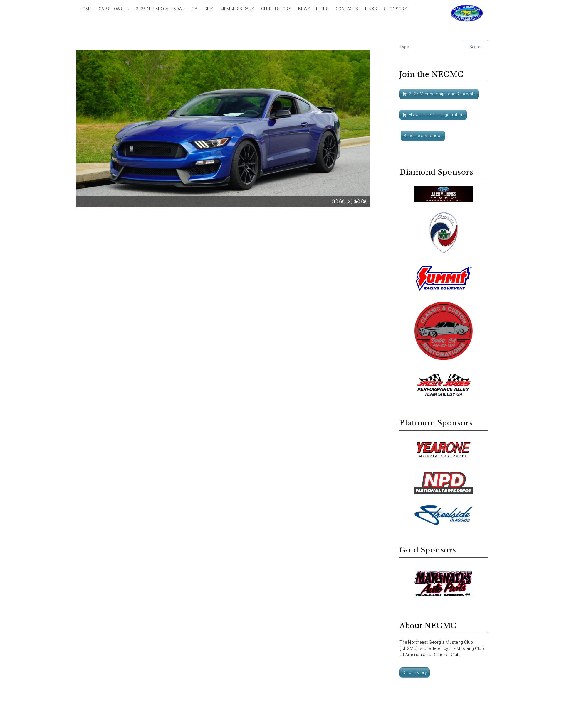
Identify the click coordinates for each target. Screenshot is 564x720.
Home (85, 8)
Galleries (203, 8)
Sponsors (395, 8)
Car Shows (111, 8)
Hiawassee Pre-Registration (436, 114)
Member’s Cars (237, 8)
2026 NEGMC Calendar (160, 8)
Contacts (347, 8)
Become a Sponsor (423, 135)
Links (371, 8)
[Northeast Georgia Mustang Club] (467, 13)
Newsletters (313, 8)
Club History (276, 8)
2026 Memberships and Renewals (442, 94)
